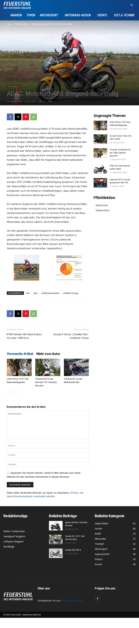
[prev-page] (9, 392)
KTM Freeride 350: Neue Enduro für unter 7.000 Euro (24, 336)
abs (27, 293)
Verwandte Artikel (20, 354)
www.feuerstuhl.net (32, 614)
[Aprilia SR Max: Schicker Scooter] (56, 525)
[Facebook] (10, 117)
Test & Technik (124, 15)
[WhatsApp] (33, 117)
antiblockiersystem (50, 293)
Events (102, 15)
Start (9, 24)
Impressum (102, 205)
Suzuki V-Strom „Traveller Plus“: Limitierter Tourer (71, 336)
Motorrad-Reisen (77, 15)
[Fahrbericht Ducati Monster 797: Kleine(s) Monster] (47, 367)
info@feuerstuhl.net (72, 600)
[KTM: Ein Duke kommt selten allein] (100, 169)
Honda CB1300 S (73, 550)
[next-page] (14, 392)
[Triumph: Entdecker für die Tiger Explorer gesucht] (100, 153)
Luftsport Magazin (13, 541)
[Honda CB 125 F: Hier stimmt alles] (56, 539)
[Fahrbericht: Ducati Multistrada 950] (76, 367)
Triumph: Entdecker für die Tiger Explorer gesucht (120, 153)
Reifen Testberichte (14, 531)
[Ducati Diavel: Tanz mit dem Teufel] (100, 139)
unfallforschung (70, 293)
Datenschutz (103, 210)
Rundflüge (8, 546)
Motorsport (49, 15)
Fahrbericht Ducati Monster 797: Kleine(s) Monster (46, 382)
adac (35, 293)
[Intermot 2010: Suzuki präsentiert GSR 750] (100, 183)
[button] (131, 5)
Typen (30, 15)
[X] (18, 117)
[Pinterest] (25, 117)
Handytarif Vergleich (14, 536)
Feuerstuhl (16, 101)
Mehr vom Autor (48, 354)
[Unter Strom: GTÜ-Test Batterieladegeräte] (19, 367)
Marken (16, 15)
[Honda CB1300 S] (56, 553)
